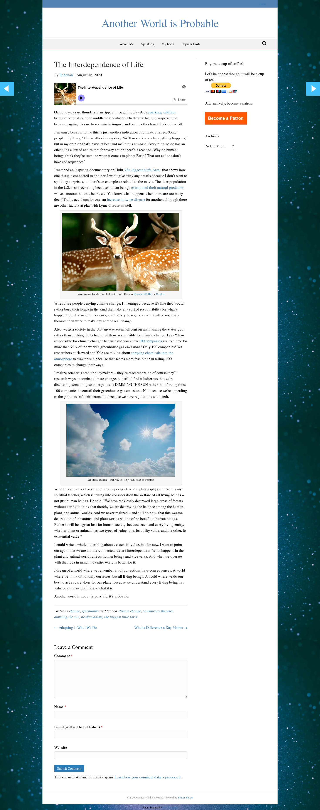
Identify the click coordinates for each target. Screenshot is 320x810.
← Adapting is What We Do (75, 627)
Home (262, 3)
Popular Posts (191, 44)
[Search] (263, 43)
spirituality (90, 610)
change (74, 610)
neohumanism (92, 616)
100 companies (150, 340)
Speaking (147, 44)
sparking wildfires (162, 112)
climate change (129, 610)
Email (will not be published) (78, 727)
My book (168, 44)
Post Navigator (170, 807)
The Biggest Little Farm (142, 169)
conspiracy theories (158, 610)
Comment (63, 655)
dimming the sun (66, 616)
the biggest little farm (120, 616)
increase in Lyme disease (126, 199)
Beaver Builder (185, 797)
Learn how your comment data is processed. (148, 777)
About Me (127, 44)
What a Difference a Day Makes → (160, 627)
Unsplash (160, 293)
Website (60, 747)
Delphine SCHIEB (143, 293)
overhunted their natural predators (157, 187)
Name (60, 706)
